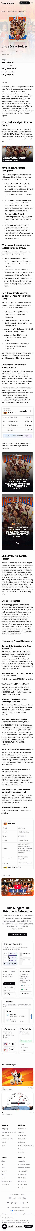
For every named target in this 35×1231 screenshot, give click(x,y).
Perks (3, 1145)
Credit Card (5, 1135)
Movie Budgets (12, 11)
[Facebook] (19, 1203)
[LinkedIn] (16, 1203)
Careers (3, 1171)
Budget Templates (24, 1164)
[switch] (12, 1044)
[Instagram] (12, 1203)
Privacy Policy (25, 1207)
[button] (13, 421)
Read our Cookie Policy (22, 1222)
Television (21, 1132)
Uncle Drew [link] (23, 11)
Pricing (3, 1142)
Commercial (22, 1135)
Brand (3, 1168)
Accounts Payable (6, 1139)
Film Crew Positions (24, 1168)
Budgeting (4, 1129)
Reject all (10, 1226)
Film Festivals (22, 1178)
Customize (19, 1226)
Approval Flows (23, 1184)
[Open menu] (32, 3)
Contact (3, 1174)
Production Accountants (25, 1145)
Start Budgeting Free (16, 934)
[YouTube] (8, 1203)
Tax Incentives (22, 1171)
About (3, 1161)
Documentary (22, 1139)
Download (28, 159)
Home (3, 11)
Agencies (21, 1152)
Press (3, 1178)
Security (20, 1188)
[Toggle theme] (8, 1207)
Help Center (5, 1184)
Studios (20, 1149)
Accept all (28, 1226)
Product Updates (6, 1181)
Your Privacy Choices (19, 1211)
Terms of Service (15, 1207)
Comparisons (22, 1161)
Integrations (22, 1181)
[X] (27, 1203)
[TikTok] (23, 1203)
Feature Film (22, 1129)
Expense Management (8, 1132)
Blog (2, 1164)
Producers (21, 1142)
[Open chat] (4, 1226)
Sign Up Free (25, 3)
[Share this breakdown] (30, 411)
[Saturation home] (7, 3)
